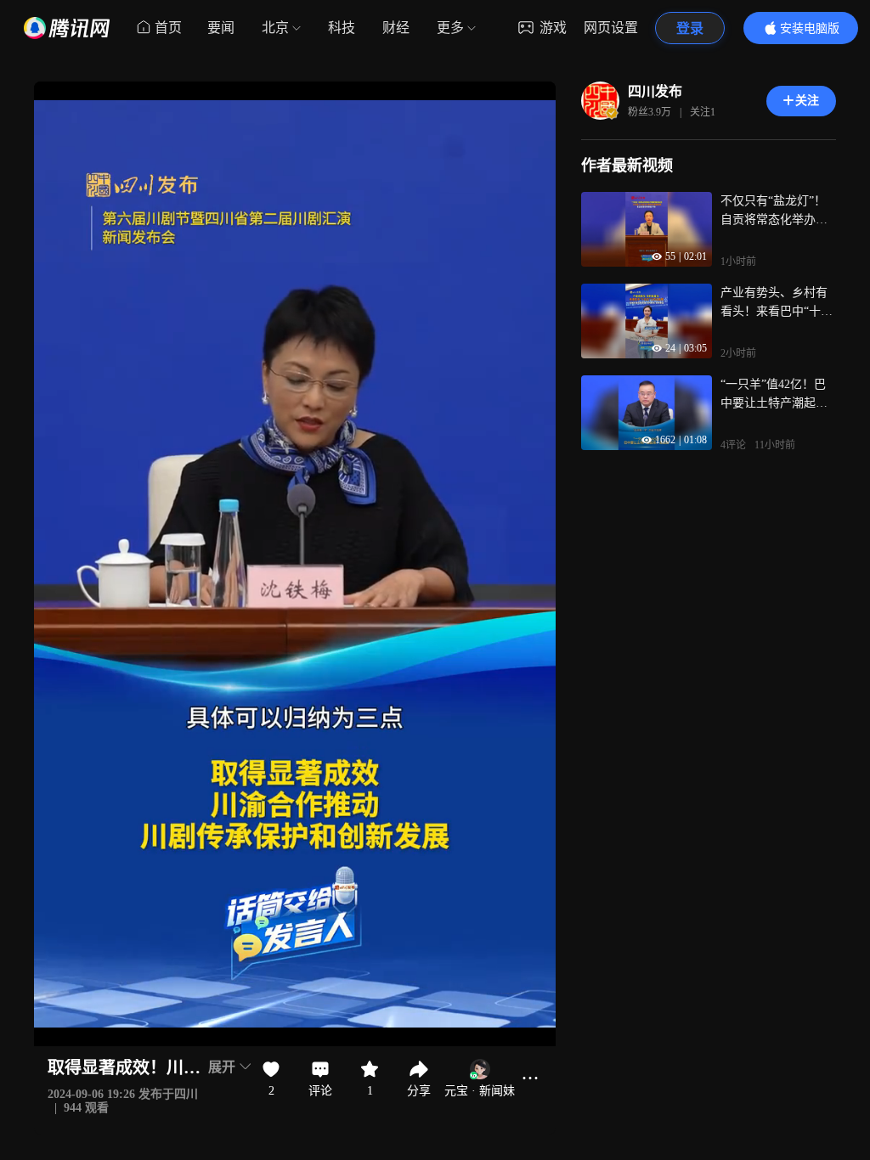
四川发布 (655, 91)
